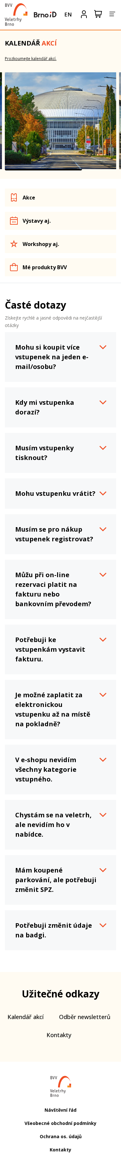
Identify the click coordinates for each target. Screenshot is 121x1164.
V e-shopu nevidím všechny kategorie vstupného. (45, 769)
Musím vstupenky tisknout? (44, 453)
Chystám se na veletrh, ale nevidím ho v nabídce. (53, 825)
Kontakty (58, 1035)
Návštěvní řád (60, 1110)
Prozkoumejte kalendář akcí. (30, 58)
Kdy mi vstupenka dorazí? (44, 407)
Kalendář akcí (25, 1017)
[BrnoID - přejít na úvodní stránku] (45, 14)
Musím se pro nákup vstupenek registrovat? (54, 534)
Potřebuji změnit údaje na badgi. (53, 930)
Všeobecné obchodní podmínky (60, 1123)
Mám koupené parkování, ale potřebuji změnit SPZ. (55, 880)
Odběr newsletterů (84, 1017)
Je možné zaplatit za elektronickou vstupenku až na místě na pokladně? (52, 709)
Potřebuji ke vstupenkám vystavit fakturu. (50, 649)
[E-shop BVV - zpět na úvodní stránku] (16, 14)
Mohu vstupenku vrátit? (55, 493)
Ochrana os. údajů (61, 1136)
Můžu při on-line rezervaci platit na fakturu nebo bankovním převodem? (53, 589)
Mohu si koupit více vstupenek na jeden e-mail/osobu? (51, 357)
